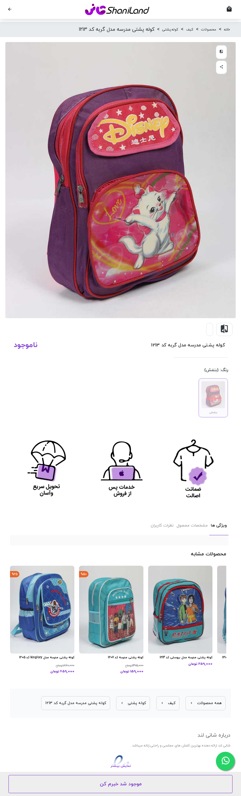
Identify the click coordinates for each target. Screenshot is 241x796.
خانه (227, 29)
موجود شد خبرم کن (121, 784)
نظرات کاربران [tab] (162, 525)
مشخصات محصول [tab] (192, 525)
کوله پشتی (170, 29)
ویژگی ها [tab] (219, 525)
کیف (189, 29)
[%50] (111, 609)
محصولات (208, 29)
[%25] (42, 609)
